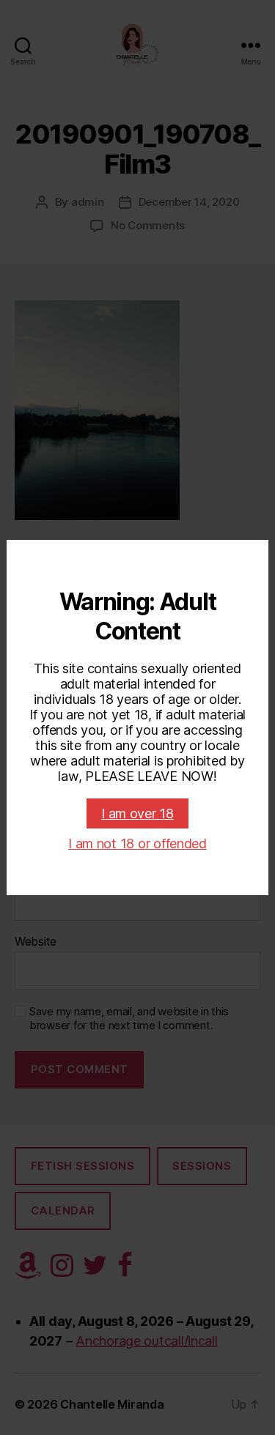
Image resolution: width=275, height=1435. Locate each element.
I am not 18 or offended (137, 843)
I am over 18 (137, 813)
